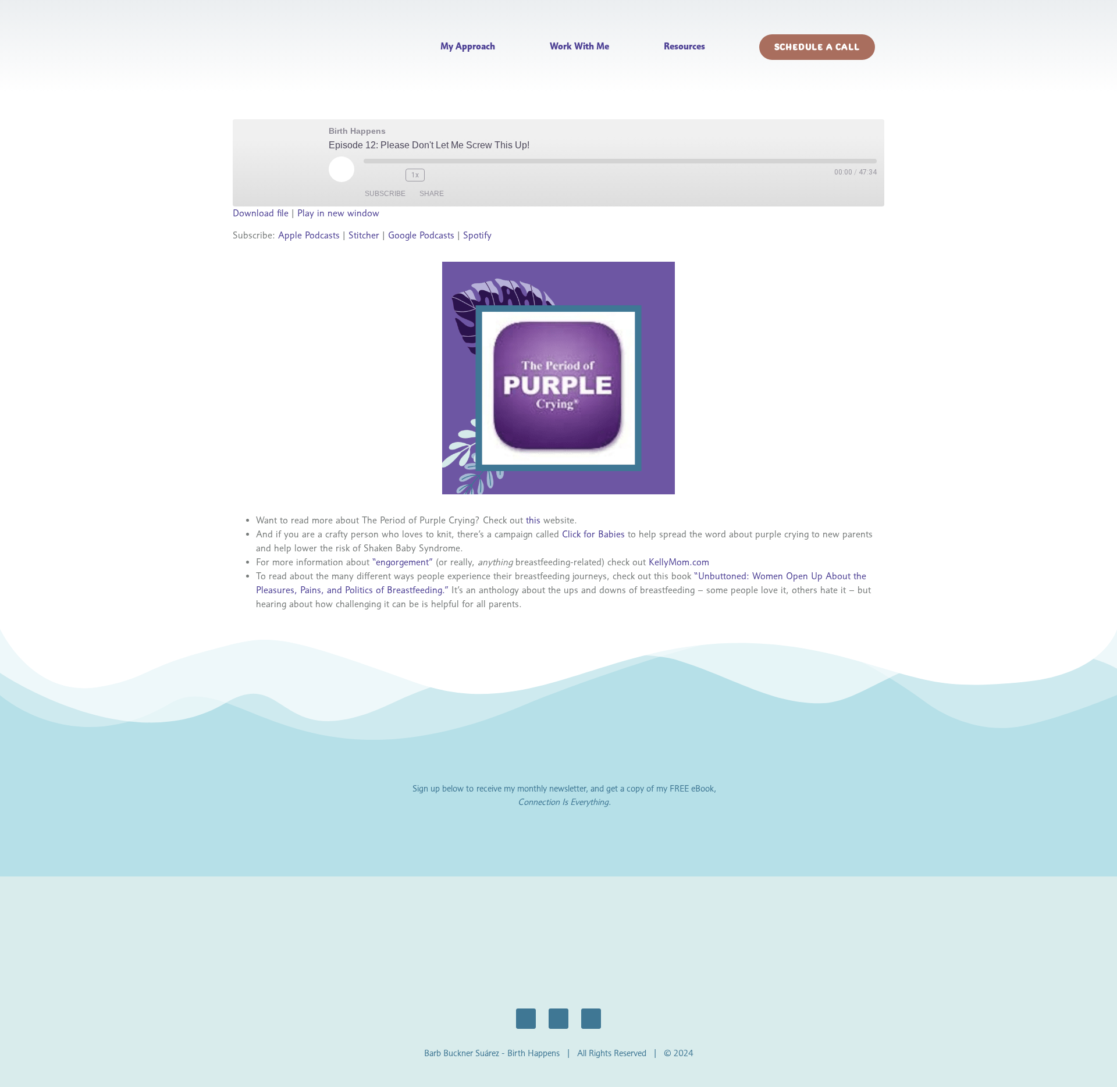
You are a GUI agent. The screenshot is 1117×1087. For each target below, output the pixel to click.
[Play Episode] (341, 169)
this (533, 520)
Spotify (477, 235)
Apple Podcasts (309, 235)
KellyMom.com (679, 562)
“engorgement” (402, 562)
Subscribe (385, 194)
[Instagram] (558, 1018)
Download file (261, 213)
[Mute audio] (373, 175)
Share (431, 194)
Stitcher (363, 235)
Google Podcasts (421, 235)
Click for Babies (593, 534)
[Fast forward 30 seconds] (440, 175)
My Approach (467, 46)
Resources (684, 46)
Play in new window (338, 213)
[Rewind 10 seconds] (394, 175)
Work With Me (579, 46)
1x (415, 175)
